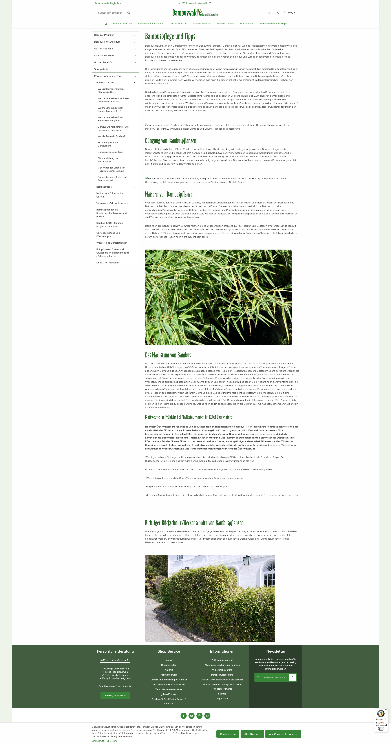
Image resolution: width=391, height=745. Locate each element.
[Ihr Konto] (277, 12)
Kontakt (169, 660)
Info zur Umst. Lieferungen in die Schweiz (222, 679)
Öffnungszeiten (168, 665)
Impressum (222, 698)
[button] (134, 34)
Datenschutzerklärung (222, 674)
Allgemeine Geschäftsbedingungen (222, 665)
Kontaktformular (123, 686)
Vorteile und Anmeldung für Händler (169, 679)
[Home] (105, 23)
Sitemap (222, 693)
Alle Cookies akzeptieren (283, 734)
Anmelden (100, 3)
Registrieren (116, 3)
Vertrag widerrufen (115, 695)
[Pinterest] (199, 716)
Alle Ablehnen (252, 734)
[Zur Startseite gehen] (195, 13)
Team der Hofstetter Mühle (168, 689)
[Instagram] (207, 716)
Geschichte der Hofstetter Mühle (169, 684)
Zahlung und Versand (222, 660)
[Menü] (386, 710)
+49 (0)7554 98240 (115, 660)
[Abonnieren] (292, 677)
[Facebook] (184, 716)
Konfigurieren (228, 734)
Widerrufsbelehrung (222, 670)
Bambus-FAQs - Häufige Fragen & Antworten (169, 701)
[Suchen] (128, 12)
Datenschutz (98, 741)
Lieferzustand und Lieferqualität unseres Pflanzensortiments (222, 686)
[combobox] (111, 12)
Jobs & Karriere (168, 694)
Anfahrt (169, 670)
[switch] (381, 729)
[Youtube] (191, 716)
